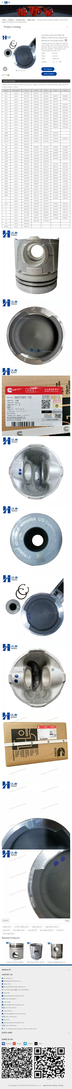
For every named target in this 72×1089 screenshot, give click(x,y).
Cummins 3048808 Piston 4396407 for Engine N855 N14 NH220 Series (56, 962)
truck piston (60, 930)
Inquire (49, 69)
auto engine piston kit (46, 930)
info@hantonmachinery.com (12, 981)
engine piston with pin (51, 927)
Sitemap (60, 1085)
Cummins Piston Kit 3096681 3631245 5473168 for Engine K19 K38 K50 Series (15, 962)
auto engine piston (19, 930)
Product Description (9, 81)
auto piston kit (32, 930)
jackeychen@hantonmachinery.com (14, 987)
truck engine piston (9, 933)
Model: (43, 53)
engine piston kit (37, 927)
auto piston (6, 930)
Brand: (43, 56)
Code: (43, 58)
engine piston (7, 927)
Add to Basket (49, 74)
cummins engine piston (22, 927)
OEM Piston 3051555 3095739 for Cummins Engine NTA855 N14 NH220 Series (36, 962)
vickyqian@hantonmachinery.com (14, 996)
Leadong (54, 1085)
